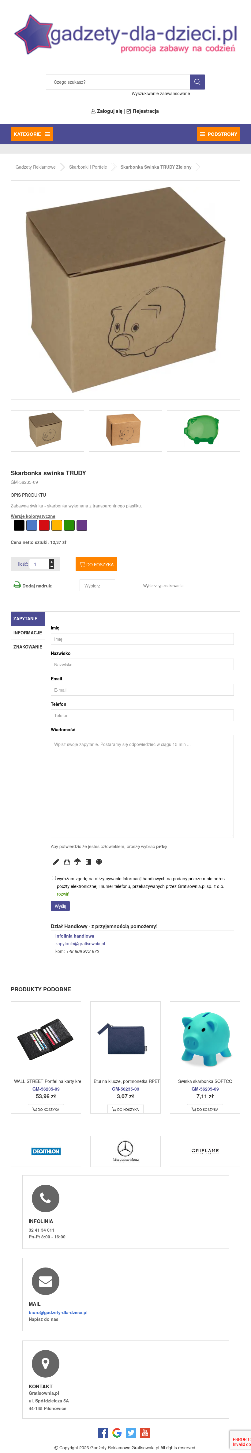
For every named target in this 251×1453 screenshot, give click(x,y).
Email (56, 678)
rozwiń (63, 894)
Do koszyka (100, 564)
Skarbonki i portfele (88, 167)
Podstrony (222, 134)
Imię (55, 628)
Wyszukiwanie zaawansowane (161, 93)
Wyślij (60, 906)
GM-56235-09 (24, 482)
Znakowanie (27, 647)
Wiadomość (63, 729)
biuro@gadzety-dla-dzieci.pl (58, 1312)
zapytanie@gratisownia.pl (80, 943)
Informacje (27, 632)
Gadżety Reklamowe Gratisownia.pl (124, 1447)
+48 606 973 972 (82, 951)
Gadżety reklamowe (36, 167)
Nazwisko (61, 653)
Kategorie (28, 134)
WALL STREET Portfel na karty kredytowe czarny (61, 1081)
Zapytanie (25, 618)
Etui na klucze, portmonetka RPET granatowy (138, 1081)
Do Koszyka (48, 1109)
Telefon (58, 704)
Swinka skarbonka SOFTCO (205, 1081)
